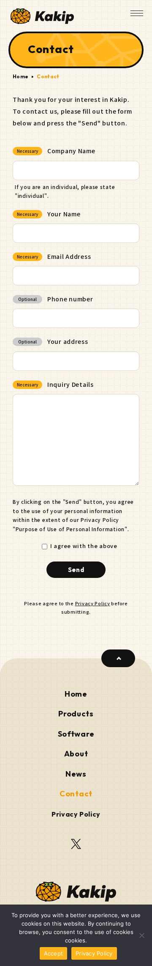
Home (20, 76)
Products (76, 714)
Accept (53, 953)
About (76, 754)
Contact (76, 794)
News (76, 774)
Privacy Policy (92, 603)
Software (76, 734)
